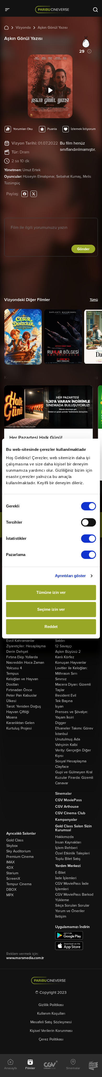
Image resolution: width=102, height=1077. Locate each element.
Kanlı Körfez (64, 657)
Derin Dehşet (17, 651)
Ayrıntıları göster (70, 575)
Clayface (62, 766)
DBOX (11, 889)
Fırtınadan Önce (19, 690)
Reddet (51, 626)
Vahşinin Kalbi (66, 745)
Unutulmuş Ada (67, 739)
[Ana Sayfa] (6, 27)
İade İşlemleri (65, 878)
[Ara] (95, 9)
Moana (11, 717)
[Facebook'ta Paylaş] (24, 193)
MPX (10, 895)
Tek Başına (63, 701)
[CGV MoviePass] (93, 1065)
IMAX (10, 862)
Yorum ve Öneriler (70, 911)
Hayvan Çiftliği (17, 712)
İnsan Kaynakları (68, 842)
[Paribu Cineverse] (53, 9)
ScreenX (13, 878)
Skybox (12, 845)
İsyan (59, 706)
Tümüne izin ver (51, 592)
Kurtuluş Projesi (19, 728)
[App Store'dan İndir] (69, 945)
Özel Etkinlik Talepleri (72, 853)
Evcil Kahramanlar (20, 640)
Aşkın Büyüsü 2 (68, 651)
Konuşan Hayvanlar (70, 662)
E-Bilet (60, 872)
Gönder (83, 249)
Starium (12, 873)
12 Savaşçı (63, 646)
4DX (9, 867)
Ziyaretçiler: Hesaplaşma (26, 646)
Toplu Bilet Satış (68, 859)
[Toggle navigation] (9, 9)
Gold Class (15, 840)
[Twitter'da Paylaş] (33, 193)
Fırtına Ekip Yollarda (22, 657)
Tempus (12, 673)
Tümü (94, 300)
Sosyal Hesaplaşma (70, 761)
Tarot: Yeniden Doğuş (23, 706)
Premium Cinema (19, 856)
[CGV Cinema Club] (51, 1065)
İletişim (60, 916)
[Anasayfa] (51, 980)
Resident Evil (65, 695)
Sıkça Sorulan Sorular (72, 905)
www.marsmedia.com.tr (25, 958)
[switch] (88, 522)
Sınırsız (61, 679)
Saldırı (60, 640)
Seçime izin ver (51, 609)
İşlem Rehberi (66, 848)
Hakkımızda (64, 837)
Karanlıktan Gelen (20, 723)
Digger (60, 723)
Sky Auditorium (18, 851)
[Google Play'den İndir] (69, 935)
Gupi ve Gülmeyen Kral (73, 772)
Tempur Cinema (18, 884)
